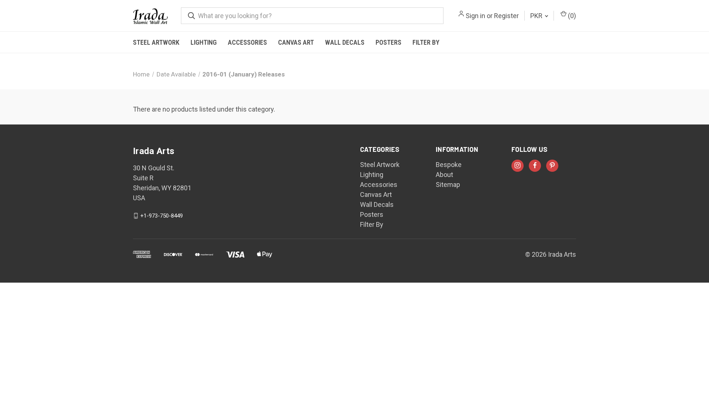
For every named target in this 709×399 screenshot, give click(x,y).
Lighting (204, 42)
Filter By (425, 42)
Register (506, 16)
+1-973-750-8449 (161, 215)
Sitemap (448, 184)
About (444, 174)
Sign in (475, 16)
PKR (537, 16)
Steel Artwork (156, 42)
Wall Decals (344, 42)
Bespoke (449, 164)
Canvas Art (296, 42)
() (571, 16)
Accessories (247, 42)
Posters (388, 42)
